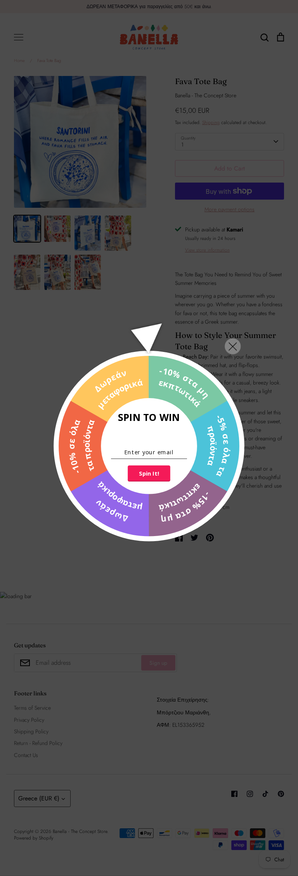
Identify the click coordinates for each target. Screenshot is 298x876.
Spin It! (149, 473)
